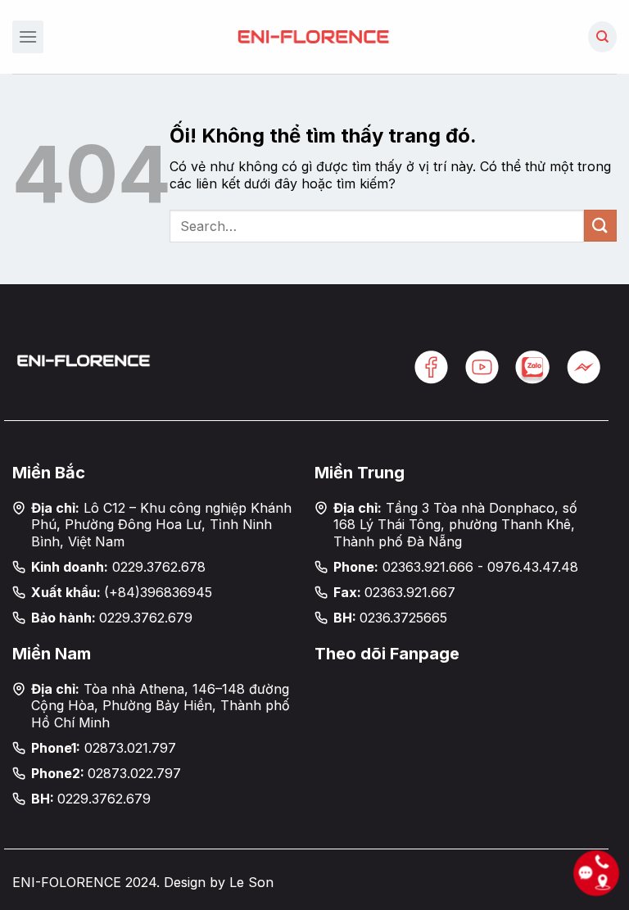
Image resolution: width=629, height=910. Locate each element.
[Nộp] (600, 226)
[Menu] (27, 36)
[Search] (602, 36)
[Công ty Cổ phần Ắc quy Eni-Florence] (314, 36)
